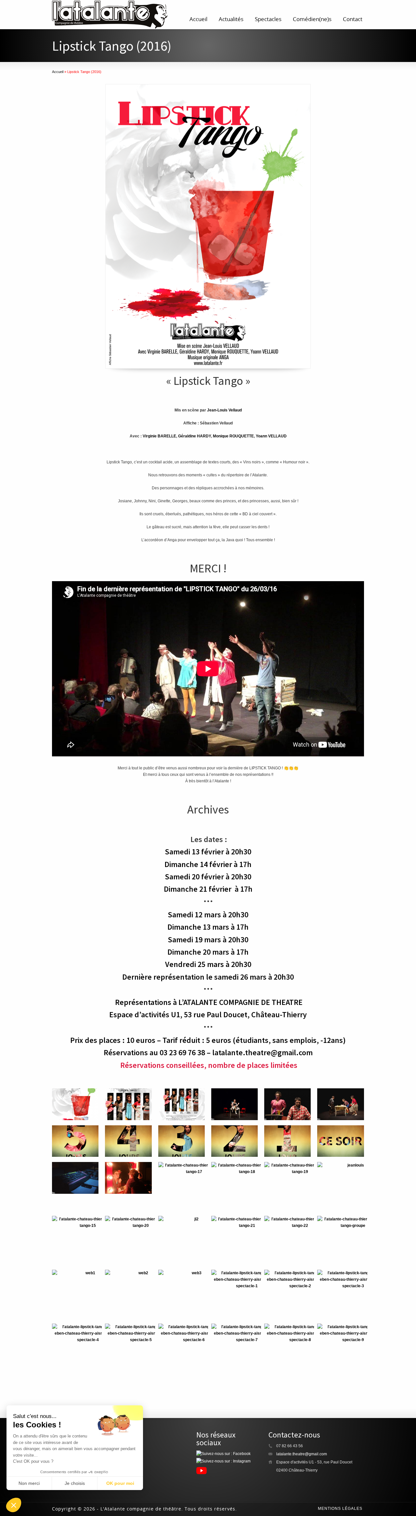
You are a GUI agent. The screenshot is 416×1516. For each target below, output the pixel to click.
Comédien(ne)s (312, 19)
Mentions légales (340, 1508)
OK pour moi (120, 1483)
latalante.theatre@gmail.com (301, 1454)
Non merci (29, 1483)
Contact (352, 19)
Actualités (231, 19)
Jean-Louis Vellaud (224, 410)
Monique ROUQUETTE (233, 436)
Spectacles (268, 19)
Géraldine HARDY (194, 436)
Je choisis (75, 1483)
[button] (13, 1505)
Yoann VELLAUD (271, 436)
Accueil (198, 19)
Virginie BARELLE (159, 436)
